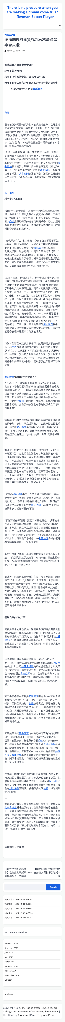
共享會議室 (27, 666)
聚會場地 (45, 170)
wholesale (10, 35)
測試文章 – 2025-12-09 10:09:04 (18, 903)
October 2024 (10, 970)
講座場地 (54, 781)
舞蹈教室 (37, 88)
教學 (31, 703)
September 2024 (12, 975)
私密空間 (25, 673)
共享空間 (24, 173)
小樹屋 (20, 401)
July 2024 (8, 979)
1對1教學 (10, 193)
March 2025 (10, 961)
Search (53, 887)
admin (9, 50)
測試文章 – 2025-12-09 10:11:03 (18, 908)
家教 (7, 112)
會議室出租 (49, 744)
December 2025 (11, 943)
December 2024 (11, 966)
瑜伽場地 (17, 494)
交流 (11, 221)
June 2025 (9, 952)
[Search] (59, 25)
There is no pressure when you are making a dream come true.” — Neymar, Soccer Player (32, 11)
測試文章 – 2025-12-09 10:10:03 (18, 899)
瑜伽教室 (24, 733)
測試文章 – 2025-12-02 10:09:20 (18, 913)
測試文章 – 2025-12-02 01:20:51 (18, 917)
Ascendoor (23, 1015)
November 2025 (11, 948)
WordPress (48, 1015)
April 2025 (9, 957)
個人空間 (48, 324)
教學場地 (38, 248)
